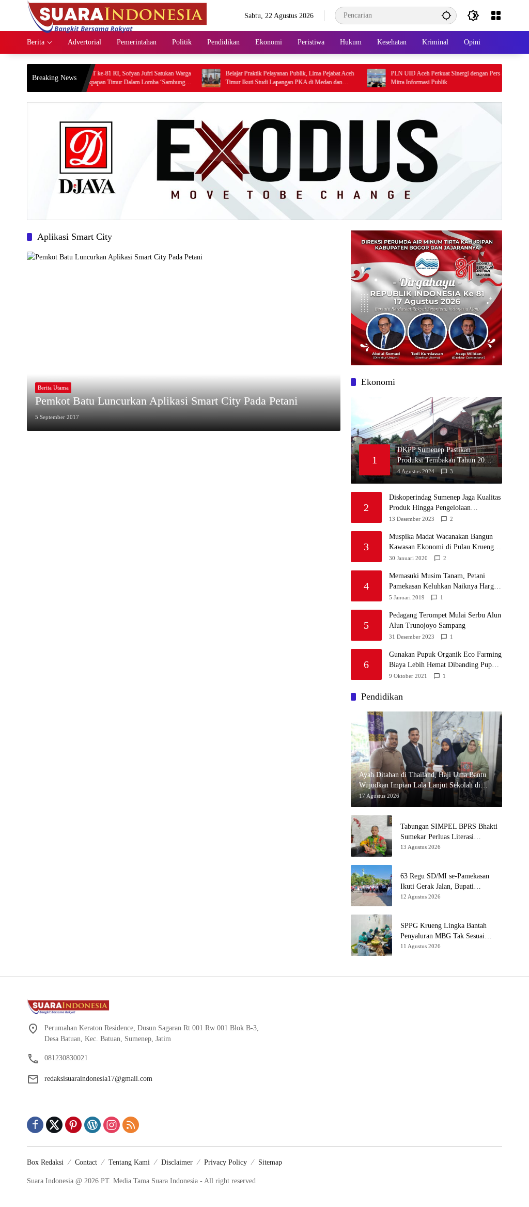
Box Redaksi (45, 1162)
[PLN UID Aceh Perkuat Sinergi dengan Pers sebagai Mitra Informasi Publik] (354, 78)
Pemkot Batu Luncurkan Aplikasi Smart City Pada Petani (166, 400)
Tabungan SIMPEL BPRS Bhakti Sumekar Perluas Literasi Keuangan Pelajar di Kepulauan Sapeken (448, 832)
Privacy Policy (225, 1162)
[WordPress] (92, 1125)
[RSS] (130, 1125)
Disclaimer (177, 1162)
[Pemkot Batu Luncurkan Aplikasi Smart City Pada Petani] (183, 341)
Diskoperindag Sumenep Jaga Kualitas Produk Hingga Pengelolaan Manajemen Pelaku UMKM (445, 503)
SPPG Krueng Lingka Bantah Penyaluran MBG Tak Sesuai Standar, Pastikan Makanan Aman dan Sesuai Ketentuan (449, 931)
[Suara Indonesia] (117, 15)
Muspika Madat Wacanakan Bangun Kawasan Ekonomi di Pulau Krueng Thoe (441, 542)
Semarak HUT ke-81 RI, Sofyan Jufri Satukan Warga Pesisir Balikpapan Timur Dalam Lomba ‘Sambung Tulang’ (103, 78)
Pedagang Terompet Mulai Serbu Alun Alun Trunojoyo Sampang (445, 620)
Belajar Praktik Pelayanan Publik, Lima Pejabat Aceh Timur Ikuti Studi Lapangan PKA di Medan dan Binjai (268, 78)
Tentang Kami (129, 1162)
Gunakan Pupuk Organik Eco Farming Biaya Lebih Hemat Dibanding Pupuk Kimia (445, 660)
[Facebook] (35, 1125)
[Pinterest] (73, 1125)
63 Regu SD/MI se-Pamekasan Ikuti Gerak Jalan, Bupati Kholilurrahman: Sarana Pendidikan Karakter (444, 881)
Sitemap (270, 1162)
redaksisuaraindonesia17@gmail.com (98, 1078)
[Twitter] (54, 1125)
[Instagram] (111, 1125)
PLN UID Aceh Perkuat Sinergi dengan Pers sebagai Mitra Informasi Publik (433, 78)
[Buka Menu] (496, 15)
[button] (446, 15)
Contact (86, 1162)
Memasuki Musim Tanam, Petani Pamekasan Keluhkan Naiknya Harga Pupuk (443, 581)
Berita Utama (53, 387)
